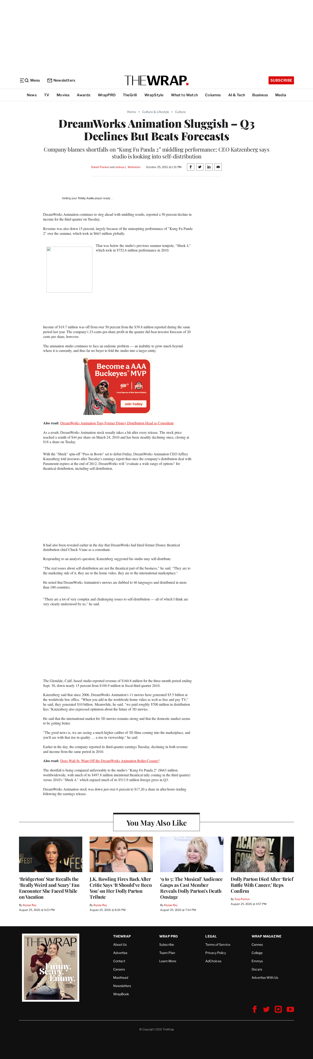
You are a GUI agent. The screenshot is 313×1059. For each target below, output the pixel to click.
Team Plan (167, 953)
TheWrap (122, 936)
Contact (119, 961)
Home (131, 112)
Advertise (120, 953)
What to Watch (184, 95)
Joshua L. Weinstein (127, 167)
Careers (119, 969)
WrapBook (121, 994)
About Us (120, 944)
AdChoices (213, 961)
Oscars (257, 969)
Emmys (257, 961)
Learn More (167, 961)
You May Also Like (156, 822)
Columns (213, 95)
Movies (63, 95)
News (32, 95)
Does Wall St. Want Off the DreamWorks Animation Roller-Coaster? (109, 760)
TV (46, 95)
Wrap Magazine (267, 936)
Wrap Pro (168, 936)
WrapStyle (154, 95)
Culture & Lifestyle (155, 112)
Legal (211, 936)
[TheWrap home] (156, 80)
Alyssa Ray (29, 905)
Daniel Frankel (100, 167)
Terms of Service (217, 944)
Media (280, 95)
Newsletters (64, 80)
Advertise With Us (265, 977)
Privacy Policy (215, 953)
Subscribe (281, 80)
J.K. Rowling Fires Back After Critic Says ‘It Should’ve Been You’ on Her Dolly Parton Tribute (121, 888)
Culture (180, 112)
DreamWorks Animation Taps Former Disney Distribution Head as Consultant (116, 422)
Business (260, 95)
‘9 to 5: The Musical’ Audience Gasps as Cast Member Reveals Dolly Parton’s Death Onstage (191, 888)
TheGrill (130, 95)
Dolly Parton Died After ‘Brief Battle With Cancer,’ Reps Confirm (262, 885)
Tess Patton (242, 899)
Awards (83, 95)
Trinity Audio (86, 198)
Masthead (120, 977)
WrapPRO (106, 95)
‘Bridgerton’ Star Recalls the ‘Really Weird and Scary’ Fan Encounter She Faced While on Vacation (49, 888)
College (257, 953)
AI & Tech (236, 95)
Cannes (257, 944)
